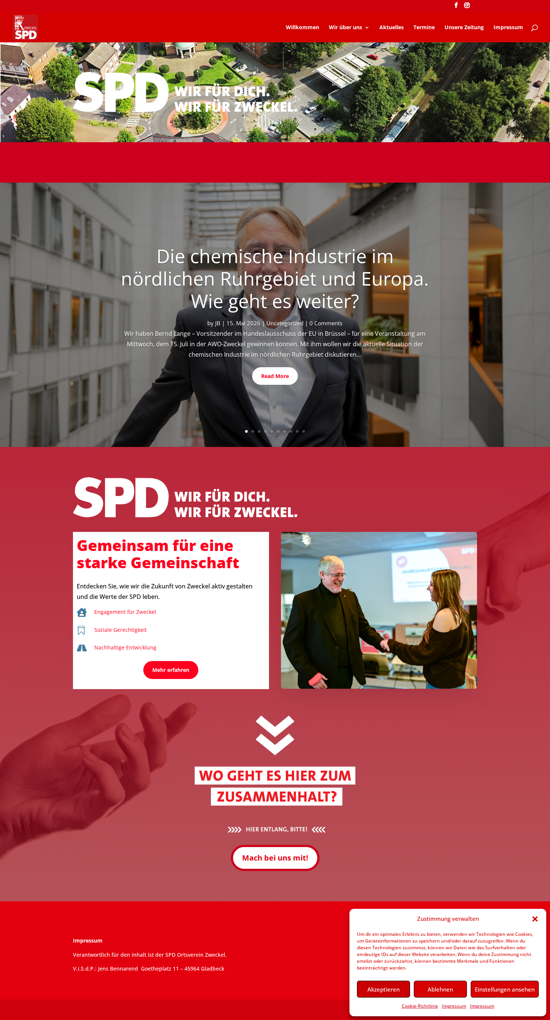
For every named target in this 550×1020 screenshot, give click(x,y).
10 (303, 431)
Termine (424, 28)
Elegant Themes (126, 1009)
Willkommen (302, 28)
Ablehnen (440, 989)
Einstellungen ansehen (505, 989)
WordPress (197, 1009)
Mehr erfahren (170, 669)
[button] (535, 919)
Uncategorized (284, 323)
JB (217, 323)
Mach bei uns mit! (275, 858)
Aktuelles (391, 28)
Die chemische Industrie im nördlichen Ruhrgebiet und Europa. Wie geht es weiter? (275, 278)
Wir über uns (345, 28)
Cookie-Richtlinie (420, 1006)
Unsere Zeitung (464, 28)
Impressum (454, 1006)
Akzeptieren (383, 989)
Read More (275, 376)
